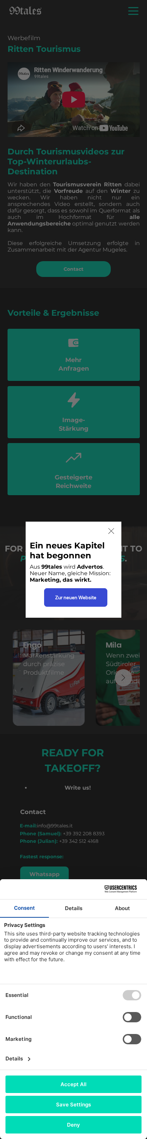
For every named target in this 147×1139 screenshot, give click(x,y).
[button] (111, 531)
